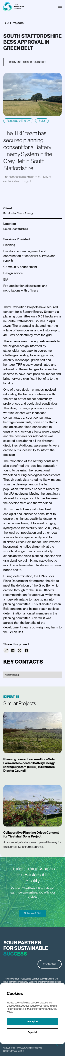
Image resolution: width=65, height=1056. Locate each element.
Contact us (49, 964)
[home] (13, 6)
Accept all (32, 1021)
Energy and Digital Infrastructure (27, 62)
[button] (59, 6)
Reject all (32, 1032)
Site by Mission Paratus (13, 1051)
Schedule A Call (32, 913)
